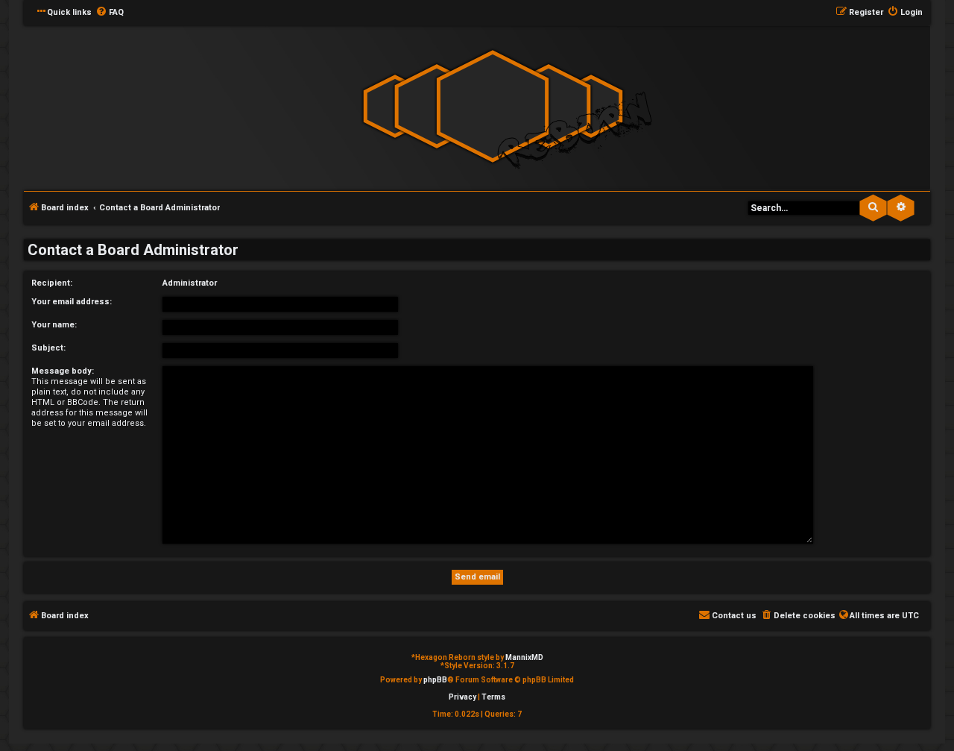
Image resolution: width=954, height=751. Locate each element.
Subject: (48, 348)
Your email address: (71, 302)
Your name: (54, 325)
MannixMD (524, 657)
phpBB (435, 680)
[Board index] (492, 107)
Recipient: (51, 283)
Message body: (62, 371)
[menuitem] (109, 13)
